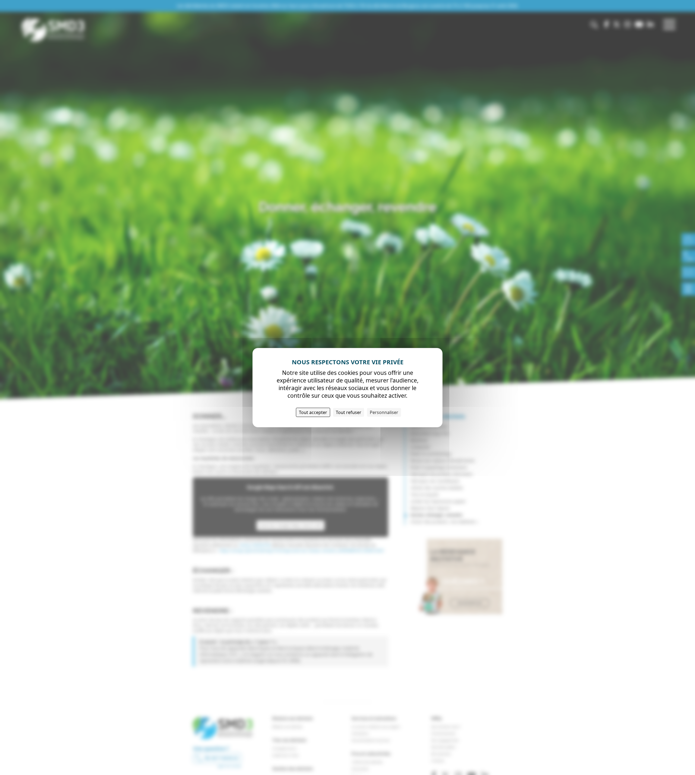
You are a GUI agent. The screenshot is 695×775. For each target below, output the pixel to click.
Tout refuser (348, 412)
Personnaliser (384, 412)
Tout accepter (313, 412)
